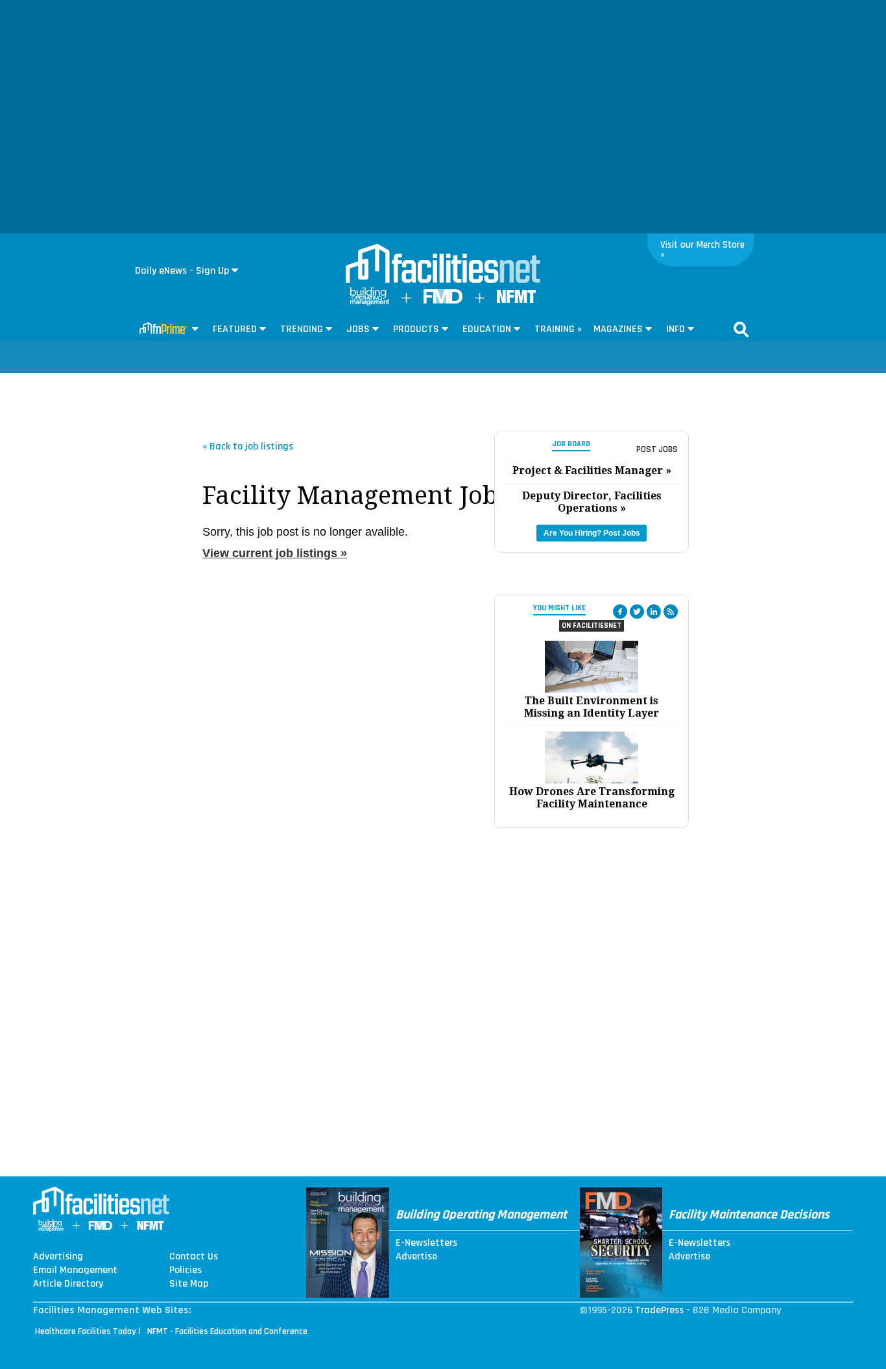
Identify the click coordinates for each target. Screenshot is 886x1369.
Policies (185, 1270)
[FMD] (443, 300)
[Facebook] (620, 611)
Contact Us (193, 1257)
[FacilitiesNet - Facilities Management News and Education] (443, 264)
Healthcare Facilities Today (85, 1331)
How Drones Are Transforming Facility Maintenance (592, 797)
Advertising (58, 1257)
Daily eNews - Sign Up (182, 271)
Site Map (188, 1284)
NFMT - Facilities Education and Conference (227, 1331)
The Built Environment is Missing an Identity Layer (591, 707)
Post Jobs (657, 449)
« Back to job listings (247, 446)
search (741, 329)
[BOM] (369, 302)
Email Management (75, 1270)
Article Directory (68, 1284)
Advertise (416, 1257)
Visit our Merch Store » (702, 250)
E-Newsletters (426, 1243)
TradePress (659, 1310)
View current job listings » (274, 553)
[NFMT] (516, 300)
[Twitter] (637, 611)
